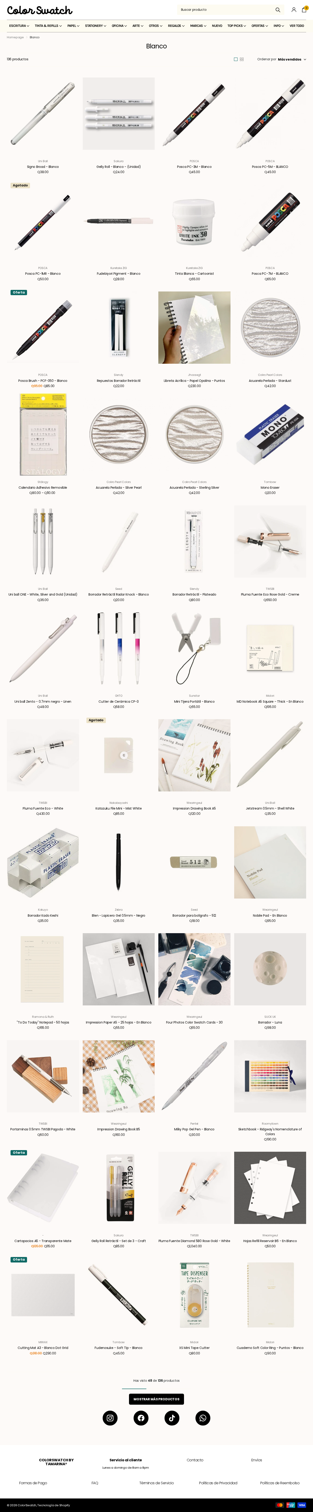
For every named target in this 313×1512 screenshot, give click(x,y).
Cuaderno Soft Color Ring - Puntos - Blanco (270, 1348)
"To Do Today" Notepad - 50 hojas (43, 1022)
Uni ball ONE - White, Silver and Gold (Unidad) (42, 594)
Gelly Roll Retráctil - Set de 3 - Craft (118, 1241)
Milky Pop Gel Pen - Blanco (194, 1129)
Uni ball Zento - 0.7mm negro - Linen (42, 701)
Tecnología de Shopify (53, 1505)
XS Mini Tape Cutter (194, 1348)
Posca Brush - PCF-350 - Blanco (42, 380)
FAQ (95, 1483)
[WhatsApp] (202, 1418)
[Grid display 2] (242, 59)
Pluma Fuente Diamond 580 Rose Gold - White (194, 1241)
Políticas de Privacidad (218, 1483)
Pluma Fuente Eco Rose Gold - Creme (270, 594)
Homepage (15, 37)
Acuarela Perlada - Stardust (270, 380)
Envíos (256, 1460)
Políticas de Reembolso (279, 1483)
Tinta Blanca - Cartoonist (194, 273)
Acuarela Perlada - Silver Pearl (118, 487)
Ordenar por (266, 59)
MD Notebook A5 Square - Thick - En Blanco (270, 701)
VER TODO (297, 26)
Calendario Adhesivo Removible (43, 487)
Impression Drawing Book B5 (118, 1129)
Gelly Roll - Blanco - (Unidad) (118, 166)
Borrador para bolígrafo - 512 (194, 915)
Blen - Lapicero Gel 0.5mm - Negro (118, 915)
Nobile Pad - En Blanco (270, 915)
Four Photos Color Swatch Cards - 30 (194, 1022)
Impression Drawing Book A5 (194, 808)
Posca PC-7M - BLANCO (270, 273)
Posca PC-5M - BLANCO (270, 166)
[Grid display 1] (236, 59)
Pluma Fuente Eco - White (43, 808)
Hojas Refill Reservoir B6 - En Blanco (270, 1241)
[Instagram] (110, 1418)
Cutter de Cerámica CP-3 (119, 701)
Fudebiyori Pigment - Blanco (118, 273)
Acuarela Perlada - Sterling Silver (194, 487)
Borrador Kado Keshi (43, 915)
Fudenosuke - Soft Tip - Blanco (119, 1348)
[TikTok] (172, 1418)
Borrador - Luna (270, 1022)
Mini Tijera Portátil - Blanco (194, 701)
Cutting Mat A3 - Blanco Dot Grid (43, 1348)
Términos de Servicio (156, 1483)
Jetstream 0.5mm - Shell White (270, 808)
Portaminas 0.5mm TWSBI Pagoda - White (42, 1129)
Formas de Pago (33, 1483)
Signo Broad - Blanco (43, 166)
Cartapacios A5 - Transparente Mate (42, 1241)
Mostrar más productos (156, 1399)
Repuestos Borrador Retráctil (118, 380)
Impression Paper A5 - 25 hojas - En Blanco (118, 1022)
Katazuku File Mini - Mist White (119, 808)
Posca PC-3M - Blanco (194, 166)
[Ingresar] (294, 10)
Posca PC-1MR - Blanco (42, 273)
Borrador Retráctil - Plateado (194, 594)
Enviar (278, 10)
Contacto (195, 1460)
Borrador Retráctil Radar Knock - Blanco (118, 594)
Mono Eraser (270, 487)
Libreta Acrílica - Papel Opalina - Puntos (194, 380)
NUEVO (217, 26)
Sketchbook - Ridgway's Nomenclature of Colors (270, 1131)
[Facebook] (141, 1418)
